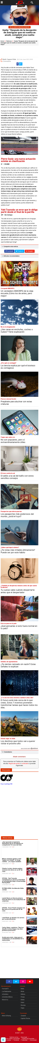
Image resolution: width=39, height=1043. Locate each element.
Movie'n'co (5, 999)
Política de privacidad (28, 1038)
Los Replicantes (6, 991)
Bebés (22, 999)
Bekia (22, 988)
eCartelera (5, 994)
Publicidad (24, 1040)
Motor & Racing (6, 1015)
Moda (22, 991)
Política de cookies (6, 1040)
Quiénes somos (14, 1037)
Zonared (23, 1015)
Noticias (9, 41)
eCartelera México (7, 997)
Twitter (20, 251)
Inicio (2, 41)
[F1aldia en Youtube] (30, 982)
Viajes (22, 1008)
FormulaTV (5, 988)
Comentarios (7, 61)
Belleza (23, 994)
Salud (22, 1002)
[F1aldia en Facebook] (9, 982)
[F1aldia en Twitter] (16, 982)
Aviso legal (24, 1037)
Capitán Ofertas (25, 1018)
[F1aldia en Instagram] (23, 982)
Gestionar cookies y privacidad (11, 1038)
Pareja (23, 997)
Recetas (23, 1005)
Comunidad (33, 1040)
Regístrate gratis (14, 763)
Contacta (16, 1040)
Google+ (30, 251)
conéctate (25, 763)
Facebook (10, 251)
